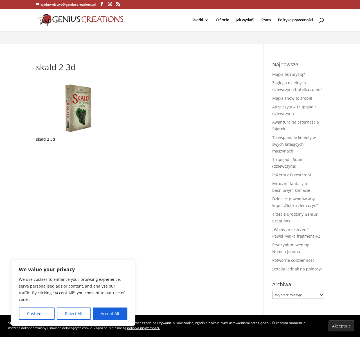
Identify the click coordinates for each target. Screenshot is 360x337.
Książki (197, 20)
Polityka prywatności (295, 20)
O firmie (222, 20)
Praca (266, 20)
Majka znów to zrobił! (292, 98)
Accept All (110, 313)
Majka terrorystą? (288, 74)
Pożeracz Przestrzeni (291, 174)
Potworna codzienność (293, 260)
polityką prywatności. (143, 327)
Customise (37, 313)
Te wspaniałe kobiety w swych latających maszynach (294, 144)
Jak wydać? (245, 20)
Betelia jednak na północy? (297, 269)
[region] (73, 293)
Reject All (73, 313)
